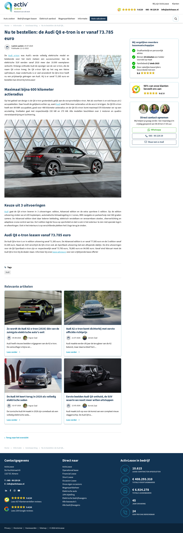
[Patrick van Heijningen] (143, 108)
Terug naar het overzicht (17, 437)
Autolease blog (31, 25)
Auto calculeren (98, 18)
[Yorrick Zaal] (154, 108)
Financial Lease (69, 473)
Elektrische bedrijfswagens (74, 498)
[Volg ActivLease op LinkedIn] (6, 490)
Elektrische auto (69, 491)
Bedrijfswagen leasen (27, 18)
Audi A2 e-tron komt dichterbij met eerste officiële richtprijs (90, 330)
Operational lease (70, 470)
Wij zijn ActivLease (161, 3)
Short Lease (67, 477)
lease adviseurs (59, 251)
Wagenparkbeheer (66, 18)
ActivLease (67, 466)
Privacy (7, 528)
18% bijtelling (68, 494)
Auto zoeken (9, 18)
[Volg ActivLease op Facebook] (10, 490)
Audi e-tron (14, 55)
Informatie (82, 18)
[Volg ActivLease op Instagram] (14, 490)
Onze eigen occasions (72, 484)
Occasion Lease (69, 480)
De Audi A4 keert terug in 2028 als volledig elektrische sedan (31, 398)
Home (6, 25)
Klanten (175, 3)
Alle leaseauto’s (69, 501)
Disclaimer (18, 528)
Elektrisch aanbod (48, 18)
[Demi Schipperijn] (165, 108)
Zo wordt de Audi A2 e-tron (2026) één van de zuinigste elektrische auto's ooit (33, 330)
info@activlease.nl (170, 9)
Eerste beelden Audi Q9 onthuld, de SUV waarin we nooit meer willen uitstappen (89, 398)
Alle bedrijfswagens (71, 505)
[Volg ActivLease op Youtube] (18, 490)
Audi (58, 104)
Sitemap (43, 528)
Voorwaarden (31, 528)
